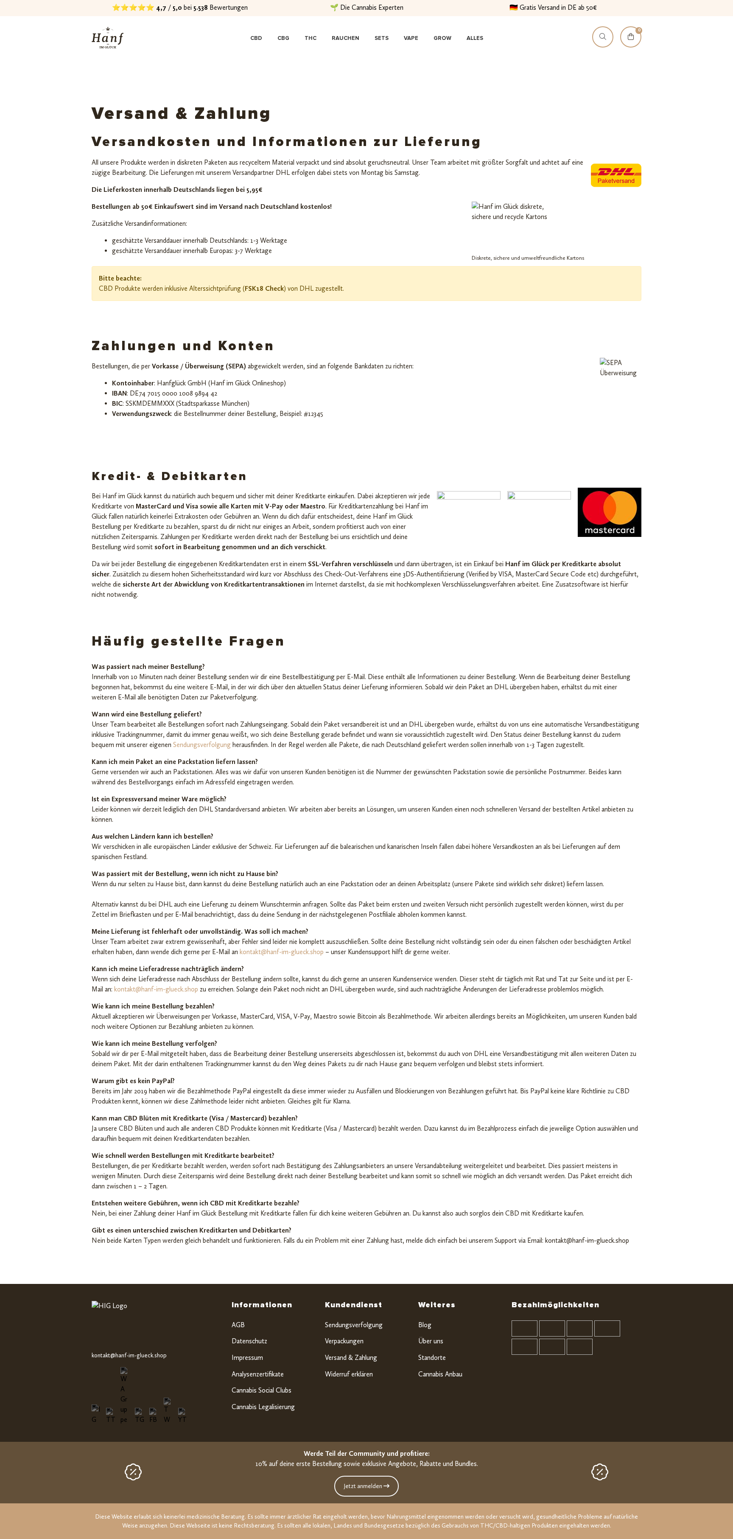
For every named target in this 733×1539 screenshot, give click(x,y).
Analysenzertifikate (258, 1374)
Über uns (430, 1341)
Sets (382, 38)
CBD (256, 38)
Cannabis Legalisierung (263, 1407)
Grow (442, 38)
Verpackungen (344, 1341)
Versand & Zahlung (351, 1358)
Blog (424, 1325)
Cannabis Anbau (440, 1374)
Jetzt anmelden (363, 1486)
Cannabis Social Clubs (261, 1390)
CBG (283, 38)
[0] (630, 44)
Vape (411, 38)
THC (310, 38)
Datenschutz (249, 1341)
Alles (475, 38)
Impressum (247, 1358)
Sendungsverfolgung (201, 745)
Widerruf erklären (349, 1374)
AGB (238, 1325)
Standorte (432, 1358)
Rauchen (345, 38)
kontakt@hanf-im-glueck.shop (282, 952)
